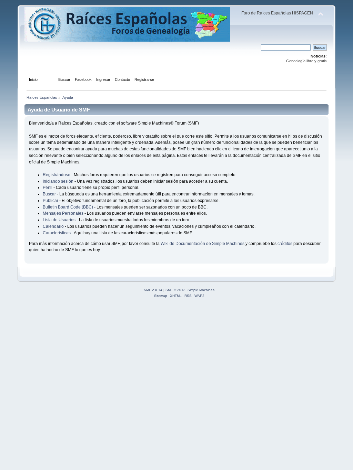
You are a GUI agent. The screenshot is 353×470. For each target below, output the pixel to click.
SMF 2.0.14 (153, 290)
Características (57, 233)
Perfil (47, 187)
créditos (285, 243)
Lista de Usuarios (59, 219)
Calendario (53, 226)
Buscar (49, 194)
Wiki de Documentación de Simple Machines (202, 243)
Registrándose (56, 174)
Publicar (50, 200)
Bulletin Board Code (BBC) (68, 207)
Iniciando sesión (58, 181)
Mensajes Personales (63, 213)
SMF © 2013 (175, 290)
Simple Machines (201, 290)
